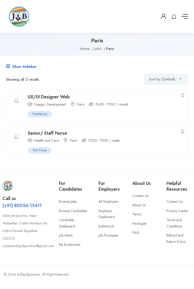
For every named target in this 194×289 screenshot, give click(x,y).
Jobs (98, 48)
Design (39, 104)
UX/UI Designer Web (49, 97)
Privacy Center (177, 210)
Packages (139, 223)
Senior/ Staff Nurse (47, 133)
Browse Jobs (68, 201)
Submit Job (106, 226)
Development (56, 104)
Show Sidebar (23, 66)
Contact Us (140, 195)
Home (85, 48)
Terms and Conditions (174, 223)
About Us (139, 205)
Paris (80, 104)
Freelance (40, 113)
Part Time (39, 150)
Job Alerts (65, 235)
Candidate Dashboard (67, 223)
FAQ (135, 232)
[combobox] (166, 79)
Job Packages (108, 235)
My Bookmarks (69, 244)
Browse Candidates (73, 210)
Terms (136, 214)
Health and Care (46, 140)
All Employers (108, 201)
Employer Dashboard (107, 214)
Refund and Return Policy (176, 238)
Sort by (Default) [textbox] (162, 79)
